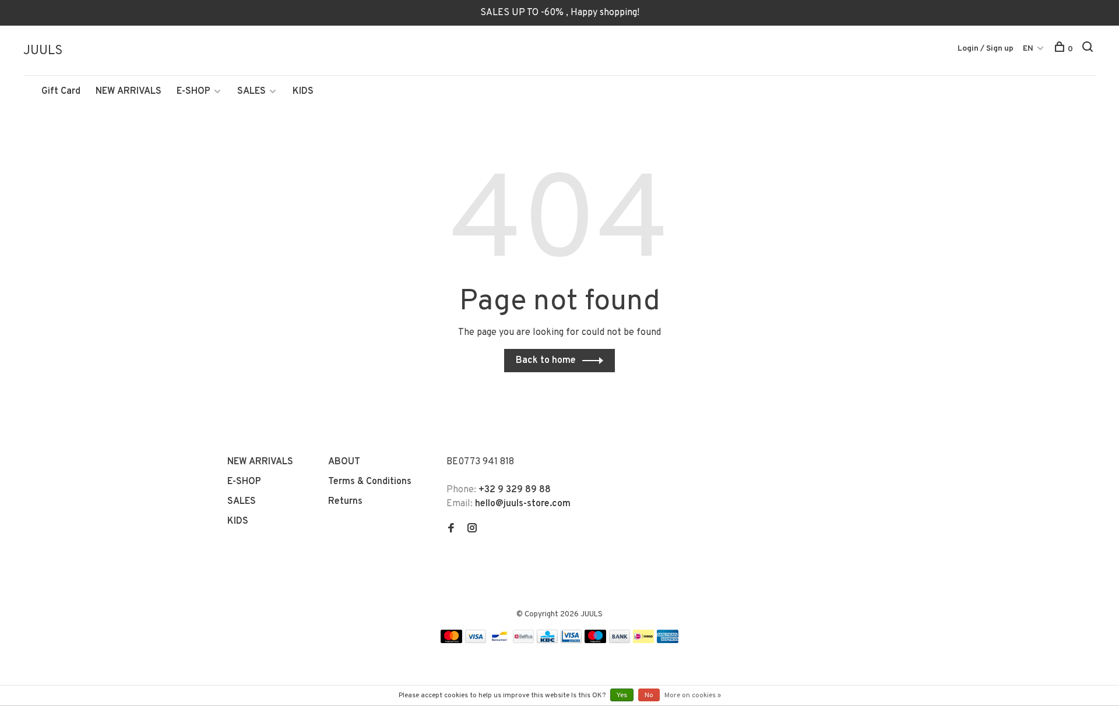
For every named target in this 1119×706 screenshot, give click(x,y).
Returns (345, 501)
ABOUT (344, 462)
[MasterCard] (451, 641)
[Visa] (476, 641)
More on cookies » (692, 695)
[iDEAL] (643, 641)
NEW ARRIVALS (128, 91)
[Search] (1089, 49)
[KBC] (547, 641)
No (649, 695)
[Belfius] (523, 641)
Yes (622, 695)
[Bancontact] (499, 641)
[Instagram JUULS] (472, 529)
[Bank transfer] (620, 641)
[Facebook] (451, 529)
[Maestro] (595, 641)
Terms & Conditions (369, 482)
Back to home (546, 360)
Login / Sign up (986, 49)
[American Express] (667, 641)
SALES (251, 91)
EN (1028, 49)
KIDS (303, 91)
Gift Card (60, 91)
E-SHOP (193, 91)
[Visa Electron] (571, 641)
